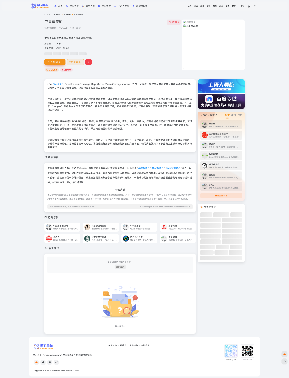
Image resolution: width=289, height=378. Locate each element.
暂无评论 (53, 248)
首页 (48, 15)
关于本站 (112, 345)
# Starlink (66, 70)
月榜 (240, 114)
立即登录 (120, 267)
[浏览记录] (242, 6)
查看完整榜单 (221, 195)
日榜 (227, 114)
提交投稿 (133, 345)
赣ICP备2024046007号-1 (68, 370)
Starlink (57, 84)
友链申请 (145, 345)
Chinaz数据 (172, 168)
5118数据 (143, 168)
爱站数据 (157, 168)
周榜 (233, 114)
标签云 (123, 345)
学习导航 (57, 15)
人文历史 (67, 15)
